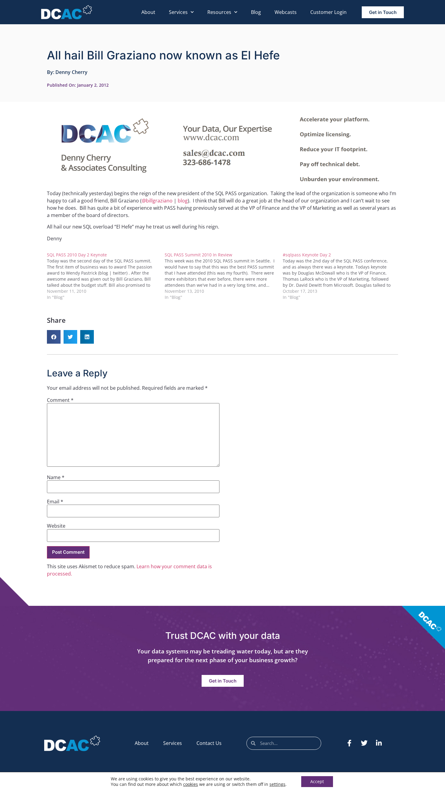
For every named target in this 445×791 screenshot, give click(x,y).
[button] (54, 337)
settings (277, 784)
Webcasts (286, 12)
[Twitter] (364, 743)
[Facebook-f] (349, 743)
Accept (317, 781)
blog (183, 200)
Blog (256, 12)
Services (178, 12)
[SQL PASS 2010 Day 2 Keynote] (106, 276)
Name (55, 477)
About (148, 12)
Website (56, 525)
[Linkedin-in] (379, 743)
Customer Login (328, 12)
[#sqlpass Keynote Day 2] (341, 276)
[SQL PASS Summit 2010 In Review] (223, 276)
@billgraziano (157, 200)
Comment (60, 400)
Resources (219, 12)
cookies (190, 784)
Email (55, 501)
